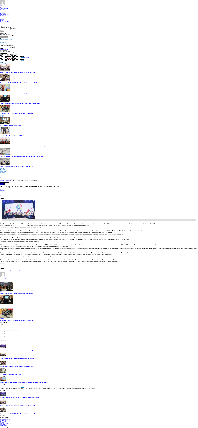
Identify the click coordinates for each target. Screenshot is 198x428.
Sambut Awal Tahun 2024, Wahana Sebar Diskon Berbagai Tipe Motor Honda (17, 113)
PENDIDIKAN (3, 15)
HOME (1, 7)
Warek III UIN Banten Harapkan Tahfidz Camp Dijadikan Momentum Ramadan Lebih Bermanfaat (21, 156)
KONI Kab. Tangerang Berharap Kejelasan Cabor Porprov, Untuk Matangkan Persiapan (19, 350)
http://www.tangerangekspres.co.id (6, 278)
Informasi (2, 18)
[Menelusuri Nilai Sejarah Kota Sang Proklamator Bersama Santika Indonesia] (6, 290)
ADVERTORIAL (3, 16)
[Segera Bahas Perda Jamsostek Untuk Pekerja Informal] (5, 133)
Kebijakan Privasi (3, 22)
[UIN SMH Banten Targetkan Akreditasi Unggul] (5, 123)
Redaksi (1, 24)
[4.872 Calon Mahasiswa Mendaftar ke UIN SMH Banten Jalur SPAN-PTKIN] (5, 164)
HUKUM (2, 12)
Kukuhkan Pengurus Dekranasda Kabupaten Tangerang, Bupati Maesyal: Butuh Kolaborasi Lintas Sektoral (23, 93)
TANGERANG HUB (4, 8)
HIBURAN (2, 291)
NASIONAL (2, 9)
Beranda (1, 180)
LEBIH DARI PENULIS (12, 280)
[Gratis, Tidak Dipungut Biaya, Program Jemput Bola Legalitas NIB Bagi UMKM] (5, 70)
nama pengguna (13, 28)
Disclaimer (2, 19)
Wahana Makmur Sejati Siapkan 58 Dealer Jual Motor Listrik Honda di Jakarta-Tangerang (20, 103)
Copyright (2, 20)
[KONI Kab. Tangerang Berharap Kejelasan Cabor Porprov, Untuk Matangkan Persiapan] (3, 348)
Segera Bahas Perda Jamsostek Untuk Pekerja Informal (12, 135)
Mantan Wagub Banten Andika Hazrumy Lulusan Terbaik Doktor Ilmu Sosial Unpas (20, 270)
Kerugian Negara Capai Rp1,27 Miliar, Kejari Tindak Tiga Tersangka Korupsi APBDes (19, 82)
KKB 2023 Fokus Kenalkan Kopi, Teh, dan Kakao (14, 271)
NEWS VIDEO (3, 42)
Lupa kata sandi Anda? (4, 32)
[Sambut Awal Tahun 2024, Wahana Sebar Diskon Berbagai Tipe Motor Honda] (5, 111)
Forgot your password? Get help (5, 49)
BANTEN (2, 11)
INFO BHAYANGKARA (4, 14)
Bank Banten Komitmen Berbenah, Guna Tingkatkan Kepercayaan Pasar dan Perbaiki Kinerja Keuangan (23, 146)
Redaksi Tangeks (3, 190)
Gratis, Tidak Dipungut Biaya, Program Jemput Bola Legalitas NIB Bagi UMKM (17, 72)
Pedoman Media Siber (4, 21)
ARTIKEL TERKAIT (4, 280)
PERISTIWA (2, 184)
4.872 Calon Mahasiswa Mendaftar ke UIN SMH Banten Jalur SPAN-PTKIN (16, 166)
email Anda (12, 35)
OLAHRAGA (2, 13)
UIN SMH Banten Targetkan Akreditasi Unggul (10, 125)
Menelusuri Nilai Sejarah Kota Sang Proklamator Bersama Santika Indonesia (16, 293)
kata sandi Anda (13, 29)
